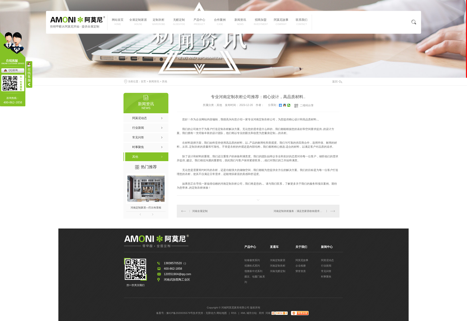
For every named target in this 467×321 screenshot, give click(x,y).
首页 (143, 81)
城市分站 (251, 313)
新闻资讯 (154, 81)
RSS (233, 313)
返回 (335, 81)
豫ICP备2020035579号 (179, 313)
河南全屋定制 (200, 211)
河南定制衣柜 (277, 265)
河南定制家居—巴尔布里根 (146, 207)
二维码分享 (307, 105)
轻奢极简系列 (252, 260)
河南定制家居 (277, 260)
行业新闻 (326, 265)
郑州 (261, 313)
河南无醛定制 (277, 271)
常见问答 (326, 271)
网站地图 (222, 313)
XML (243, 313)
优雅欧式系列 (252, 265)
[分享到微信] (288, 105)
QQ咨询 (13, 70)
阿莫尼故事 (302, 260)
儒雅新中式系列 (253, 271)
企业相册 (301, 265)
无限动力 (211, 313)
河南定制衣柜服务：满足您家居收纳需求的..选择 (301, 211)
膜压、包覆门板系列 (254, 279)
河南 (268, 313)
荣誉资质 (301, 271)
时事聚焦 (326, 276)
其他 (164, 81)
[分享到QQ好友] (284, 105)
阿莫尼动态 (327, 260)
